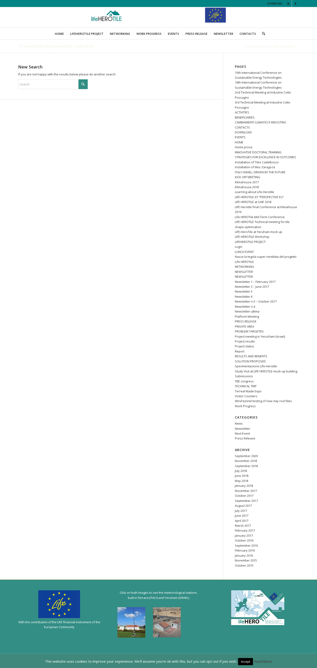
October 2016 (244, 540)
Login (238, 247)
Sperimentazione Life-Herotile (256, 366)
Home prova (243, 147)
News (239, 423)
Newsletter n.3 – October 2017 (256, 301)
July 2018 (241, 471)
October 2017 (244, 496)
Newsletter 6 (243, 296)
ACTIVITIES (242, 112)
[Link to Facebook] (295, 3)
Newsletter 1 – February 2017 (255, 282)
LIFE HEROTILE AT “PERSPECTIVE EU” (259, 197)
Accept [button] (245, 661)
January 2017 (244, 535)
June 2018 (241, 476)
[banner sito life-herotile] (158, 17)
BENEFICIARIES (245, 117)
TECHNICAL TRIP (246, 386)
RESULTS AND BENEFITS (251, 356)
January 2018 (244, 486)
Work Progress (245, 406)
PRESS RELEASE (245, 321)
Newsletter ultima (247, 311)
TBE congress (244, 381)
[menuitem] (59, 33)
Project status (244, 346)
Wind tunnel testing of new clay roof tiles (263, 401)
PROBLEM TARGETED (249, 331)
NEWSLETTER (244, 272)
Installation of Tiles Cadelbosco (257, 162)
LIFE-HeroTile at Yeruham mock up (258, 232)
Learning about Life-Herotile (254, 192)
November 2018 (246, 461)
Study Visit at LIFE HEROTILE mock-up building (266, 371)
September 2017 (246, 501)
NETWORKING (244, 267)
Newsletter (242, 428)
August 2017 (243, 505)
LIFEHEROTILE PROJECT (250, 242)
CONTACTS (242, 127)
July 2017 (241, 511)
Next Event (242, 433)
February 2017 (245, 530)
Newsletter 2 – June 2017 (252, 286)
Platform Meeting (247, 316)
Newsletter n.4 (245, 306)
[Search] (262, 33)
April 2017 (241, 521)
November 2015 (246, 560)
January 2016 (244, 555)
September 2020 (246, 456)
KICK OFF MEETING (247, 177)
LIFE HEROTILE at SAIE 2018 (253, 202)
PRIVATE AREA (244, 326)
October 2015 (244, 565)
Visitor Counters (246, 396)
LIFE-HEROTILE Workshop (252, 237)
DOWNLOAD (274, 3)
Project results (245, 341)
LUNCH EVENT (244, 252)
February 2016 (245, 550)
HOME (239, 142)
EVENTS (240, 137)
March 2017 (243, 525)
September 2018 (246, 466)
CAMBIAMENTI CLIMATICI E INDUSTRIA (260, 122)
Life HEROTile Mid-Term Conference (260, 217)
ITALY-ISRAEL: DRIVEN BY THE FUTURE (260, 172)
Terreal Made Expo (248, 391)
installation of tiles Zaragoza (255, 167)
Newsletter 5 (243, 291)
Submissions (244, 376)
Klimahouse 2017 (247, 182)
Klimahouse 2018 (247, 187)
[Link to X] (288, 3)
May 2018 (241, 481)
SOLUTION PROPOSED (250, 361)
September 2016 (246, 545)
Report (239, 351)
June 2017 (241, 515)
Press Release (245, 438)
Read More (263, 661)
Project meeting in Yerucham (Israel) (260, 336)
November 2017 (246, 491)
